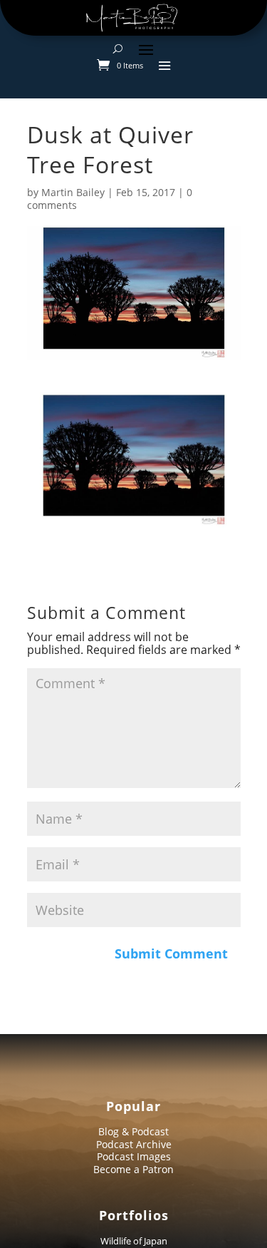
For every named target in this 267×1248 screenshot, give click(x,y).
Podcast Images (134, 1156)
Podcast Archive (134, 1144)
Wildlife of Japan (133, 1240)
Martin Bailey (73, 192)
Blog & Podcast (133, 1131)
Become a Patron (133, 1169)
